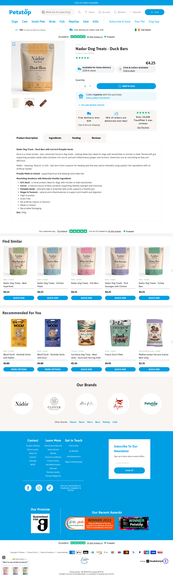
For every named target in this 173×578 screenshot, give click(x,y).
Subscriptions (53, 449)
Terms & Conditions (53, 457)
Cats (25, 21)
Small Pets (38, 21)
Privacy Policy (53, 461)
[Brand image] (22, 404)
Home (78, 45)
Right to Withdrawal (73, 462)
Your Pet (139, 21)
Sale (86, 21)
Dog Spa (154, 21)
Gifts (96, 21)
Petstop (22, 552)
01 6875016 (73, 451)
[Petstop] (20, 12)
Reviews (96, 137)
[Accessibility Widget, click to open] (165, 561)
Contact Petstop (33, 446)
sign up (129, 470)
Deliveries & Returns (53, 446)
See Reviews (143, 127)
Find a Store (74, 446)
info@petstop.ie (74, 456)
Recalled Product (53, 464)
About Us (33, 453)
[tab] (17, 102)
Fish (62, 21)
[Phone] (79, 12)
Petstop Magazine (53, 476)
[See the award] (90, 523)
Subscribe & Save (119, 21)
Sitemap (32, 461)
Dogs (15, 21)
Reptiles (74, 21)
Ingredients (55, 137)
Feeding (76, 137)
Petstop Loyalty (53, 472)
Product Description (27, 137)
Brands (53, 453)
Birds (52, 21)
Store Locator (33, 449)
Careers (33, 457)
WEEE (32, 464)
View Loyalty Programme (98, 97)
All (86, 45)
